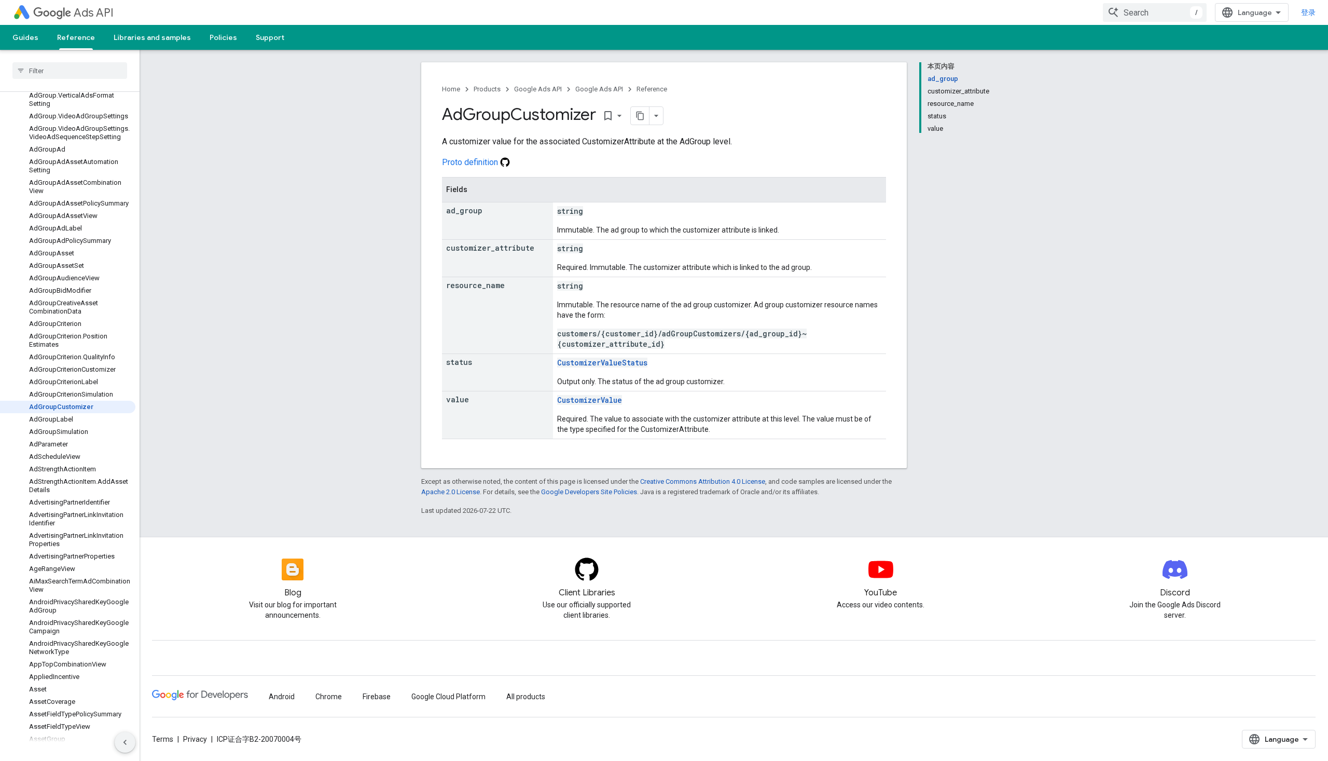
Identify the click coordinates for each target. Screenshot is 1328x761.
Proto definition (471, 162)
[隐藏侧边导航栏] (125, 742)
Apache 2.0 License (450, 492)
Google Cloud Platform (448, 696)
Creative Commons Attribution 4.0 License (702, 481)
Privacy (195, 739)
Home (451, 89)
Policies (223, 37)
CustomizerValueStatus (602, 363)
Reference (76, 37)
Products (487, 89)
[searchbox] (69, 70)
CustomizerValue (589, 400)
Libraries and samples (152, 37)
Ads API (94, 13)
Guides (25, 37)
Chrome (328, 696)
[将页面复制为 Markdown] (640, 116)
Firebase (377, 696)
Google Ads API (538, 89)
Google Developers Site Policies (589, 492)
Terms (162, 739)
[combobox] (1155, 12)
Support (270, 37)
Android (282, 696)
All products (525, 696)
